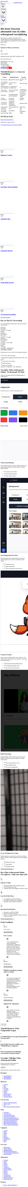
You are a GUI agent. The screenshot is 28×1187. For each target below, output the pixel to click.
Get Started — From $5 (6, 349)
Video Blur (6, 1112)
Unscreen (6, 1160)
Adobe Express (7, 1168)
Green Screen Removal (9, 1115)
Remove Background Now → (7, 919)
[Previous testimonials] (2, 1024)
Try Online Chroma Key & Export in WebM (11, 124)
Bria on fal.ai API (8, 1179)
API (5, 1105)
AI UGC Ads (7, 1104)
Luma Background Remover (10, 1120)
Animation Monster (7, 251)
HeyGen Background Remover (11, 1118)
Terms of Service (8, 1094)
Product (3, 4)
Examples (6, 1088)
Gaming (5, 1130)
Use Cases (3, 9)
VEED (5, 1162)
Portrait (5, 1133)
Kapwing (6, 1173)
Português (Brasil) (8, 1096)
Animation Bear (5, 219)
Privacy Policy (7, 1095)
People (5, 1140)
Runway (6, 1164)
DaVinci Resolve (8, 1169)
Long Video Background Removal (12, 1106)
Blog (5, 1086)
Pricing (2, 15)
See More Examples (5, 317)
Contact (5, 1092)
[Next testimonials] (5, 1024)
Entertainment (7, 1139)
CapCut (5, 1165)
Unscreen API (7, 1175)
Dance (5, 1136)
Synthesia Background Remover (11, 1119)
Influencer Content (6, 155)
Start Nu (3, 1067)
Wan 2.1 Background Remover (11, 1124)
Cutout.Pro (6, 1167)
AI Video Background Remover (11, 1153)
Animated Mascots (8, 1150)
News (5, 1087)
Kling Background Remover (10, 1122)
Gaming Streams (7, 1148)
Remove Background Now (7, 119)
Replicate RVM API (8, 1177)
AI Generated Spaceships (8, 314)
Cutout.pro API (7, 1176)
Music (5, 1132)
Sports (5, 1134)
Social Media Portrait (7, 282)
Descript (6, 1171)
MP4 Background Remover (10, 1151)
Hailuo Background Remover (11, 1123)
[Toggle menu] (1, 25)
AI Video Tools (7, 1114)
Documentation (8, 1076)
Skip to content (4, 1)
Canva (5, 1161)
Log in (2, 23)
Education (6, 1137)
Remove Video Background (10, 1102)
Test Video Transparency (9, 1116)
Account (6, 1084)
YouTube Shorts (7, 1154)
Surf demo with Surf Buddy (9, 187)
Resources (3, 17)
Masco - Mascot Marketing (11, 1185)
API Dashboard (7, 1077)
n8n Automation (7, 1078)
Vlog (5, 1141)
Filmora (5, 1172)
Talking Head (7, 1147)
